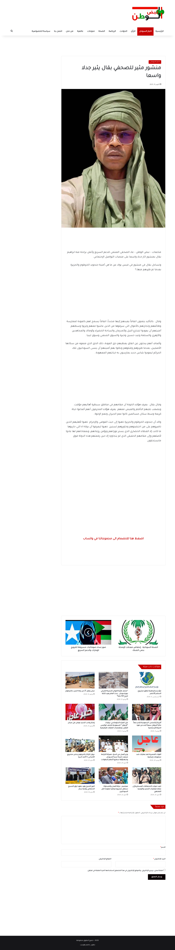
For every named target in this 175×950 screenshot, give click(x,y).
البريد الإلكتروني (159, 859)
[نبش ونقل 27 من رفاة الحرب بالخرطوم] (80, 680)
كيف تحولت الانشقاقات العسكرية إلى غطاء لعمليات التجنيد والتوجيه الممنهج (146, 789)
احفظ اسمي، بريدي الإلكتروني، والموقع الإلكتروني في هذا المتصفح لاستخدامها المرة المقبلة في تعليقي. (125, 871)
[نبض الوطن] (146, 13)
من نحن (69, 31)
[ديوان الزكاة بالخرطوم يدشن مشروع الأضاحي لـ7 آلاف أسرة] (80, 744)
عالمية (80, 31)
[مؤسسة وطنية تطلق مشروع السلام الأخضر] (146, 680)
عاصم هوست (85, 945)
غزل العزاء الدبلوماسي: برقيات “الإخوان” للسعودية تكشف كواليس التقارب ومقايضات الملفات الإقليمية (114, 725)
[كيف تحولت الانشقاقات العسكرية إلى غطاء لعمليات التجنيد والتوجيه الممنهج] (146, 775)
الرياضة (112, 31)
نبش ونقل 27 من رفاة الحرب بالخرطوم (80, 691)
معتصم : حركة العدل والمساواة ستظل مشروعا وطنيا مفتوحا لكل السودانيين (114, 789)
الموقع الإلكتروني (105, 859)
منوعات (91, 31)
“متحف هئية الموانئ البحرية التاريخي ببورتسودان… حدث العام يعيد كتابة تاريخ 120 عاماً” (114, 693)
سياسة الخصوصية (41, 31)
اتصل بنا (58, 31)
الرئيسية (159, 31)
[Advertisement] (87, 44)
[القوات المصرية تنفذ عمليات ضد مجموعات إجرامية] (146, 744)
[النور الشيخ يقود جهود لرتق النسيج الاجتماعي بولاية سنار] (80, 775)
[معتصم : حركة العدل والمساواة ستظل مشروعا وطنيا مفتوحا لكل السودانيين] (113, 775)
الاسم (162, 847)
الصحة (101, 31)
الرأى (133, 31)
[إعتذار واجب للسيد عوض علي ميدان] (80, 712)
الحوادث (123, 31)
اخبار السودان (145, 31)
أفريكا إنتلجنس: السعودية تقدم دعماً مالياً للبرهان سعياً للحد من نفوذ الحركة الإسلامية (147, 725)
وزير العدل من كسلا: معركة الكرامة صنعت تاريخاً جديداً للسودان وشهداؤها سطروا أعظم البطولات (114, 757)
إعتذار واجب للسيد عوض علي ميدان (81, 723)
